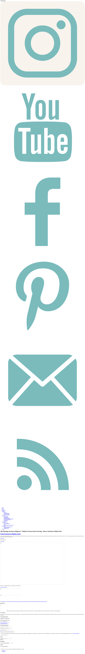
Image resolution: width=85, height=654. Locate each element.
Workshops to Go (6, 528)
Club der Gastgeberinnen (7, 519)
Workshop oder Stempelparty (8, 526)
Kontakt (3, 529)
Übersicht (5, 512)
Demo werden (6, 522)
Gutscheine (5, 521)
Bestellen (3, 515)
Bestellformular (6, 517)
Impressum (3, 651)
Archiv (1, 646)
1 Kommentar (2, 541)
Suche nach (2, 638)
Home (3, 507)
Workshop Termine (6, 527)
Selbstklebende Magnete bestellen (8, 518)
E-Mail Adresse (2, 630)
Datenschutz (4, 650)
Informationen (6, 516)
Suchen (2, 639)
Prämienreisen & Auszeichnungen (8, 525)
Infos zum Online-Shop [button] (3, 587)
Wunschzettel (6, 520)
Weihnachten (2, 538)
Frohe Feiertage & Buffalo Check (10, 534)
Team (4, 524)
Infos (3, 509)
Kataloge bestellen (6, 513)
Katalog (3, 511)
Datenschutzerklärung (76, 633)
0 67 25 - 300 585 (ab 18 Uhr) (4, 622)
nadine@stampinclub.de (3, 623)
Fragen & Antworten (7, 523)
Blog (2, 508)
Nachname (1, 628)
